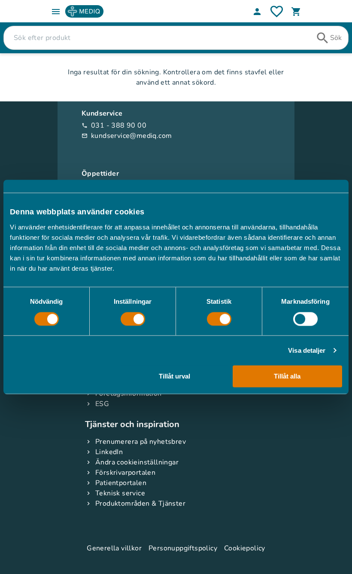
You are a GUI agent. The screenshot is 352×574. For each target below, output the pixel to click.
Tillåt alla (287, 376)
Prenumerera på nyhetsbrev (140, 441)
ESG (102, 404)
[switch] (133, 319)
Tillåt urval (174, 376)
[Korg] (296, 11)
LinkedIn (109, 452)
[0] (296, 11)
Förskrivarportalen (125, 472)
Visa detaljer (306, 350)
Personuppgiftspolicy (183, 548)
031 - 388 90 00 (114, 125)
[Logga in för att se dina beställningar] (277, 11)
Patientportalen (120, 483)
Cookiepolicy (244, 548)
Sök (336, 38)
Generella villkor (114, 548)
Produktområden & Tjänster (140, 503)
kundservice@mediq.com (127, 135)
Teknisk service (120, 493)
